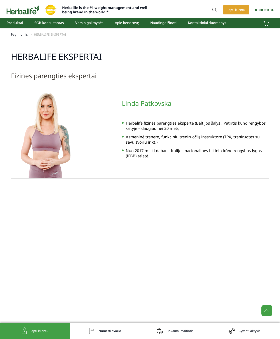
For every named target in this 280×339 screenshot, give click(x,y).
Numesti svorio (110, 331)
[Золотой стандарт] (50, 10)
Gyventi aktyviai (249, 331)
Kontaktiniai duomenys (207, 22)
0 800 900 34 (264, 10)
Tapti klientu (236, 10)
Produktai (15, 22)
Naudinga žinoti (163, 22)
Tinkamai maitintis (179, 331)
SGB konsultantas (49, 22)
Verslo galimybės (89, 22)
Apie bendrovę (127, 22)
